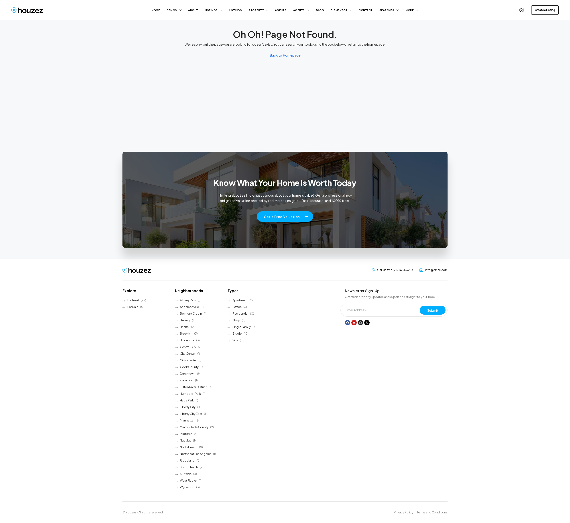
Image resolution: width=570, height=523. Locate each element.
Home (156, 10)
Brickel (184, 327)
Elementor (339, 10)
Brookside (187, 340)
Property (256, 10)
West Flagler (188, 480)
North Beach (188, 447)
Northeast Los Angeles (195, 454)
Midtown (186, 433)
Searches (386, 10)
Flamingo (186, 380)
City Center (187, 353)
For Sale (132, 307)
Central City (188, 347)
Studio (237, 333)
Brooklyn (186, 333)
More (409, 10)
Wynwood (187, 487)
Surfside (185, 474)
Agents (281, 10)
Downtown (187, 373)
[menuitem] (522, 10)
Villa (235, 340)
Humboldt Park (190, 393)
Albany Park (188, 300)
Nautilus (185, 440)
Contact (366, 10)
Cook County (189, 367)
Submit (432, 310)
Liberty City (187, 407)
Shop (236, 320)
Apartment (240, 300)
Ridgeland (187, 460)
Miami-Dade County (194, 427)
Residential (240, 313)
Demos (172, 10)
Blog (320, 10)
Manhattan (187, 420)
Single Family (241, 327)
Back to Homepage (285, 55)
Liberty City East (191, 413)
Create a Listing (545, 10)
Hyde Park (187, 400)
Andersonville (189, 307)
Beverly (185, 320)
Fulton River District (193, 387)
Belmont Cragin (191, 313)
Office (237, 307)
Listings (211, 10)
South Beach (189, 467)
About (193, 10)
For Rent (133, 300)
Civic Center (188, 360)
